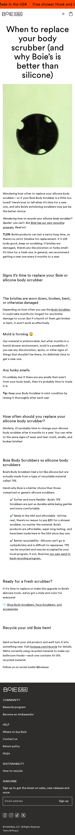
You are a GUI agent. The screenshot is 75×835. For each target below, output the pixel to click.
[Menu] (63, 14)
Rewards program (14, 707)
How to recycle (12, 771)
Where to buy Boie (15, 732)
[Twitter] (23, 815)
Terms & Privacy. (11, 831)
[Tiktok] (17, 815)
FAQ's (6, 753)
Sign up (63, 801)
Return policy (11, 746)
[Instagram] (11, 815)
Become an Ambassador (18, 714)
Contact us (10, 739)
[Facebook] (5, 815)
